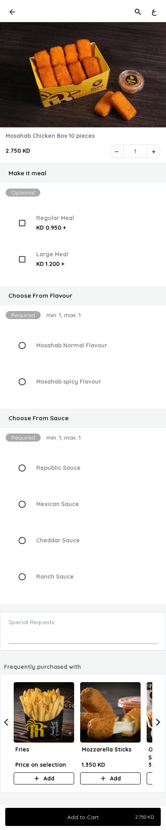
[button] (83, 173)
